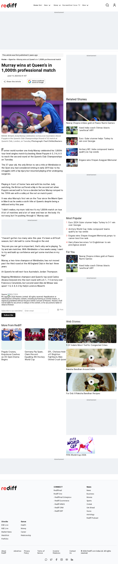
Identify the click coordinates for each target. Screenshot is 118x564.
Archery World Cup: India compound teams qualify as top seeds (89, 230)
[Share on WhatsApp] (46, 559)
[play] (91, 334)
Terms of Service (41, 552)
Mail (40, 5)
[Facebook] (56, 559)
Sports (12, 59)
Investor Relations (56, 552)
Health (23, 525)
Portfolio (4, 539)
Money (56, 5)
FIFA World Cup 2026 (76, 455)
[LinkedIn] (72, 559)
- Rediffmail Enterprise (62, 497)
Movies (89, 497)
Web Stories (73, 321)
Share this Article (13, 82)
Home (36, 5)
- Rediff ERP (58, 511)
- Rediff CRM (58, 508)
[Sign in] (114, 5)
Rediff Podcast (92, 518)
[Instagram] (61, 559)
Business (90, 494)
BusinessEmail (67, 5)
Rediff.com (91, 551)
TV (79, 5)
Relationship (26, 535)
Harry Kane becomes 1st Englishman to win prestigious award (89, 243)
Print (61, 310)
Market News (6, 532)
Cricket (89, 504)
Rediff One (58, 494)
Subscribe (8, 315)
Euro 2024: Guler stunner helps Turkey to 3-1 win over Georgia (91, 223)
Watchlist (5, 535)
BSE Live (4, 525)
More (84, 5)
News (46, 5)
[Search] (107, 5)
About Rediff (3, 552)
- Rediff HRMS (59, 504)
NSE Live (4, 529)
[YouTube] (67, 559)
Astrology (90, 515)
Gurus (75, 5)
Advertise (17, 551)
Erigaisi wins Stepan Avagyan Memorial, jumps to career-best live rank (92, 237)
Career (23, 532)
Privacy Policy (27, 552)
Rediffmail (58, 490)
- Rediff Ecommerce (61, 501)
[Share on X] (51, 559)
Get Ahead (91, 508)
